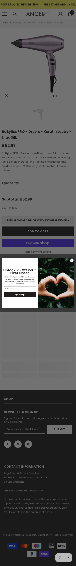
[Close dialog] (71, 260)
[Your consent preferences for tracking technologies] (72, 424)
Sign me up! (20, 294)
